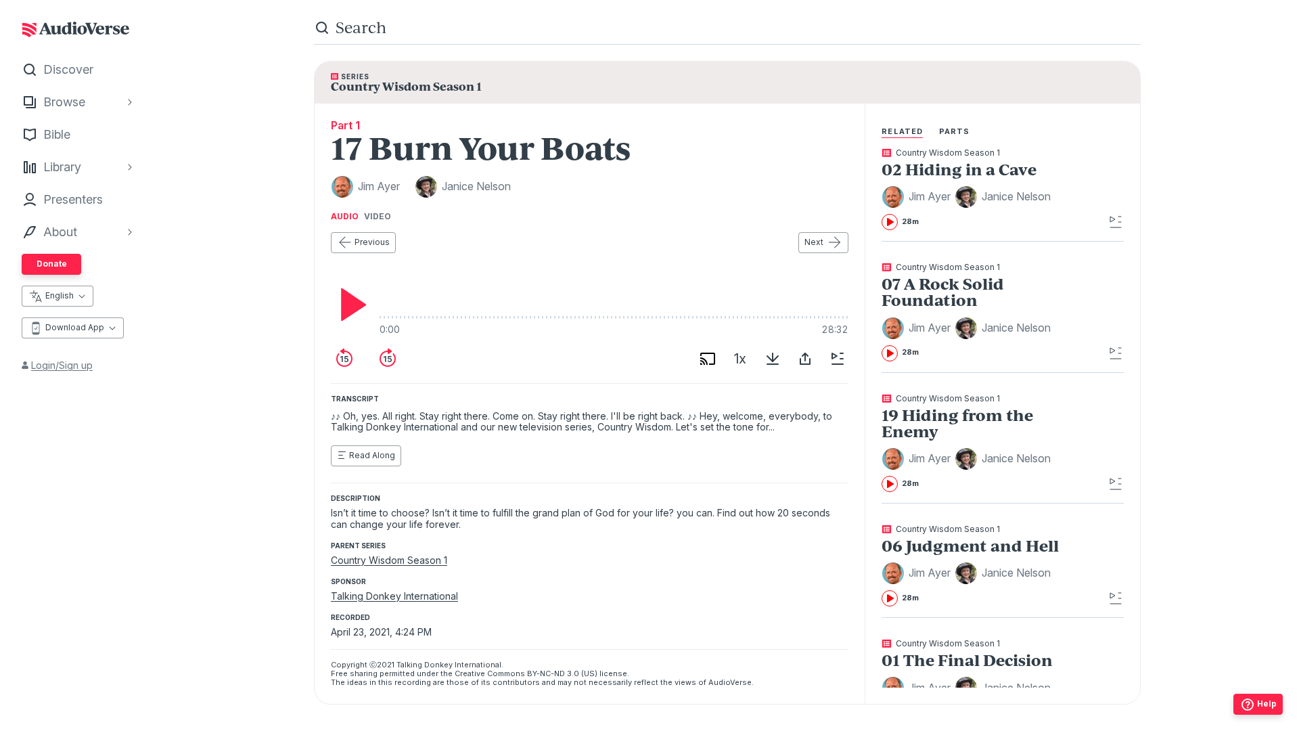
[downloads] (772, 359)
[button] (918, 196)
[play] (349, 304)
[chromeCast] (708, 359)
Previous (372, 242)
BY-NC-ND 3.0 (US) (562, 673)
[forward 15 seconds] (387, 358)
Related (902, 131)
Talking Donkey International (394, 596)
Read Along (372, 455)
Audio (345, 216)
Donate (52, 264)
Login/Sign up (62, 365)
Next (813, 242)
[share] (805, 359)
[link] (978, 189)
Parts (954, 131)
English (59, 295)
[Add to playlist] (837, 359)
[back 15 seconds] (344, 358)
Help (1267, 704)
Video (377, 216)
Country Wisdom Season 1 (389, 560)
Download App (74, 327)
